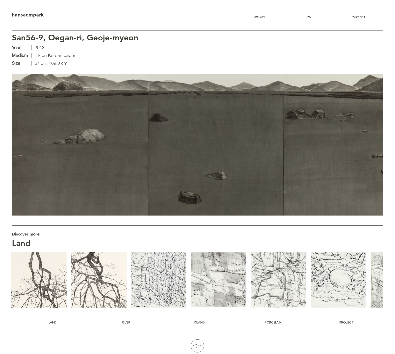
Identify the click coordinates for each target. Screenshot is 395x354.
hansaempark (28, 15)
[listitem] (39, 280)
